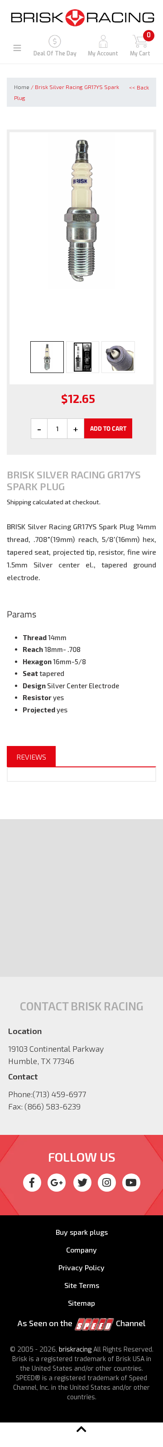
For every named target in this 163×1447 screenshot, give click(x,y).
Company (81, 1249)
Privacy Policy (81, 1267)
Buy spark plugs (82, 1232)
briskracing (75, 1349)
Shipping (19, 502)
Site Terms (81, 1285)
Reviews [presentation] (31, 756)
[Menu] (17, 46)
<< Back (139, 87)
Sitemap (81, 1302)
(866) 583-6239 (52, 1106)
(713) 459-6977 (59, 1094)
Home (21, 87)
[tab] (31, 757)
